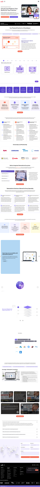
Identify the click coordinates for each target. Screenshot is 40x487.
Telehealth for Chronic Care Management (19, 195)
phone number (23, 447)
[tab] (7, 171)
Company (31, 447)
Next (36, 81)
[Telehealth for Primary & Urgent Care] (28, 205)
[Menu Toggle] (38, 1)
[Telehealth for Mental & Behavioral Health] (1, 195)
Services (2, 467)
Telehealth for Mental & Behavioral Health (6, 195)
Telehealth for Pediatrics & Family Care (20, 205)
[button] (1, 256)
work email (31, 443)
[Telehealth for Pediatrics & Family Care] (14, 205)
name (21, 443)
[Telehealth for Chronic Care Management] (14, 195)
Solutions (15, 467)
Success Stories (8, 468)
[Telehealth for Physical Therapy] (1, 205)
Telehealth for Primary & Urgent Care (33, 205)
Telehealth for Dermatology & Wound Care (34, 195)
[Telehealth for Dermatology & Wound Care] (28, 195)
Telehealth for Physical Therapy (6, 205)
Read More (2, 401)
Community (21, 471)
